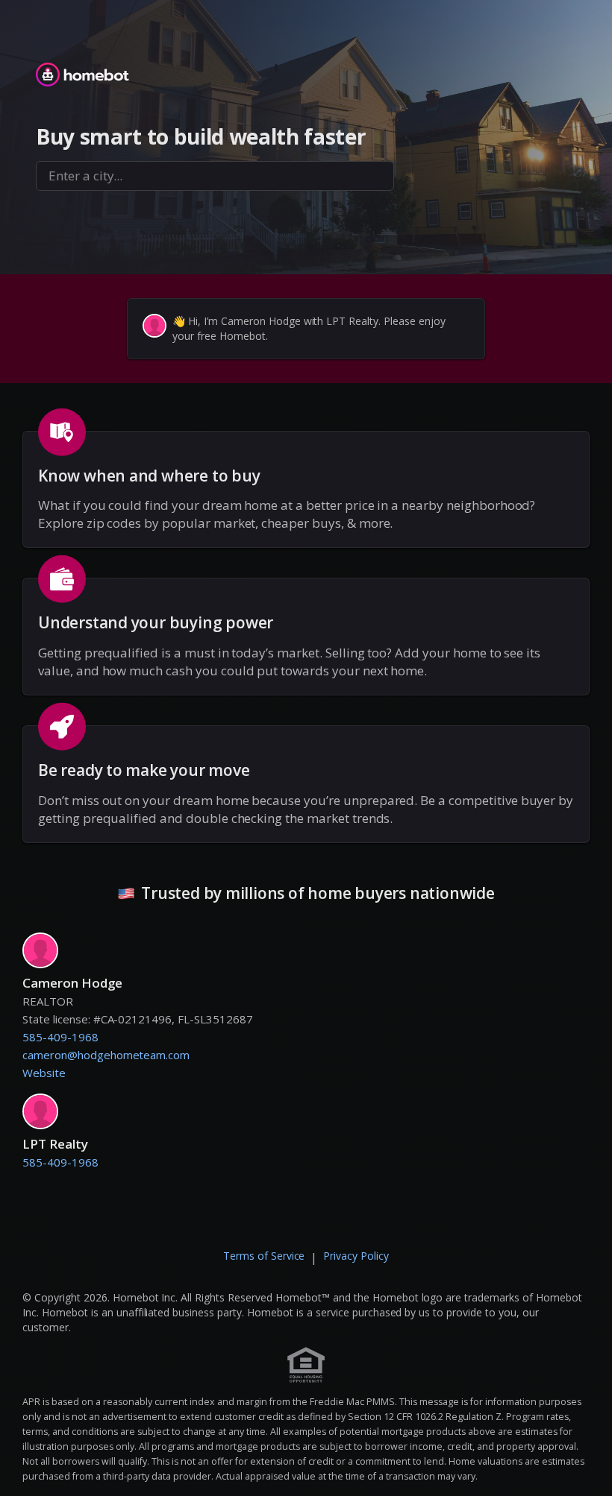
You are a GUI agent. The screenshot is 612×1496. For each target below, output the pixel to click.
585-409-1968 (60, 1036)
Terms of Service (264, 1256)
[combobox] (215, 176)
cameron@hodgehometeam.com (106, 1054)
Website (44, 1072)
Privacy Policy (356, 1256)
